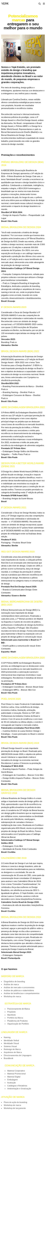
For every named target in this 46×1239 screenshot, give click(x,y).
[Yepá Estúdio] (5, 3)
